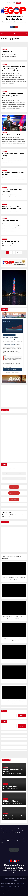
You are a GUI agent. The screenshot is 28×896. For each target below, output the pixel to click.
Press (14, 889)
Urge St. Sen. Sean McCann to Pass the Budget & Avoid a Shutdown (12, 96)
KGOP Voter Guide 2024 (10, 241)
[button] (26, 33)
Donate (2, 883)
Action (15, 886)
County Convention (5, 893)
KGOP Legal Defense (14, 487)
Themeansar (13, 880)
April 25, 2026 (7, 818)
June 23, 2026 (7, 803)
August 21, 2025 (7, 158)
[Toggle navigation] (14, 34)
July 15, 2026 (6, 54)
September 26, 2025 (8, 73)
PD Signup (19, 889)
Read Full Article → (12, 369)
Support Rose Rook (14, 499)
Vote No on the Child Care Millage (13, 770)
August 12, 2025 (7, 177)
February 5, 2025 (7, 211)
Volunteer (25, 886)
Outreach (22, 883)
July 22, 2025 (6, 194)
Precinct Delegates (9, 886)
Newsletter (10, 889)
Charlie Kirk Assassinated (11, 135)
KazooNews (4, 49)
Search (4, 711)
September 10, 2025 (8, 137)
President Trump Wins (10, 221)
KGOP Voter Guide (8, 52)
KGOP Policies (4, 889)
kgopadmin (14, 54)
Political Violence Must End (13, 816)
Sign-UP (3, 886)
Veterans (20, 886)
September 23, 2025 (8, 100)
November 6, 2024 (7, 223)
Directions (14, 850)
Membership (7, 883)
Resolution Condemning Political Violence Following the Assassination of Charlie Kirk (13, 69)
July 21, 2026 (7, 773)
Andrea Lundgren (17, 773)
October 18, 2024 (7, 243)
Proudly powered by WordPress (9, 878)
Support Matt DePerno (14, 493)
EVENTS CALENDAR (15, 883)
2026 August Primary (11, 801)
